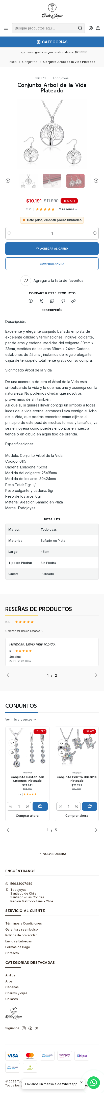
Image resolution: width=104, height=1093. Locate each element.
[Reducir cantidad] (9, 233)
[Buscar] (80, 28)
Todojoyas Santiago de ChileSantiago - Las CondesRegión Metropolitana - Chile (31, 895)
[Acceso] (90, 28)
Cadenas (12, 987)
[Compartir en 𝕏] (41, 301)
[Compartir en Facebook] (31, 301)
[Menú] (6, 28)
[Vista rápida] (46, 752)
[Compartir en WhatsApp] (52, 301)
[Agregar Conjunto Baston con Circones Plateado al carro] (25, 806)
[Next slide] (95, 181)
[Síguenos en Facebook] (30, 1028)
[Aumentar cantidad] (94, 233)
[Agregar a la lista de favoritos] (46, 742)
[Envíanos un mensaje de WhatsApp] (93, 1082)
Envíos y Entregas (18, 941)
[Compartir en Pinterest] (63, 301)
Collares (11, 999)
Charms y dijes (16, 993)
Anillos (10, 975)
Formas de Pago (17, 947)
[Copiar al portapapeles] (73, 301)
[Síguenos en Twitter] (37, 1028)
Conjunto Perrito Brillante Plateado (62, 779)
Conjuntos (29, 61)
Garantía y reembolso (21, 929)
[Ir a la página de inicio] (52, 11)
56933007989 (21, 883)
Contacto (12, 953)
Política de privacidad (21, 935)
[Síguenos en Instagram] (23, 1028)
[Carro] (98, 28)
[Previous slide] (9, 181)
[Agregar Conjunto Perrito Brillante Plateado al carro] (75, 806)
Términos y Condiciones (23, 923)
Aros (9, 981)
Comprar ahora (62, 815)
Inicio (13, 61)
